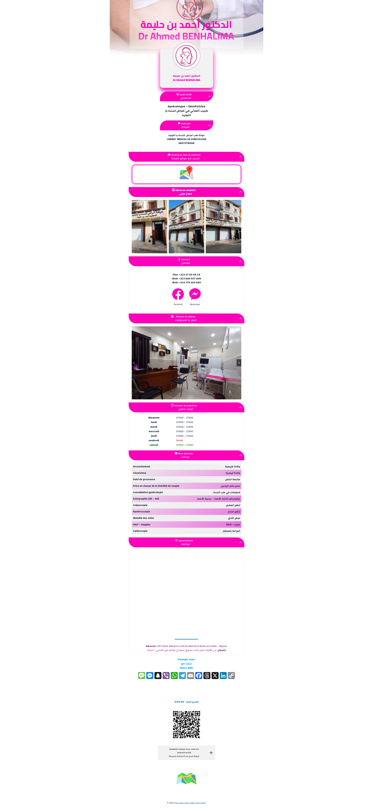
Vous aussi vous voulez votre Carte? (190, 803)
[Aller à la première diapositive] (239, 362)
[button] (149, 226)
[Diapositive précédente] (134, 362)
